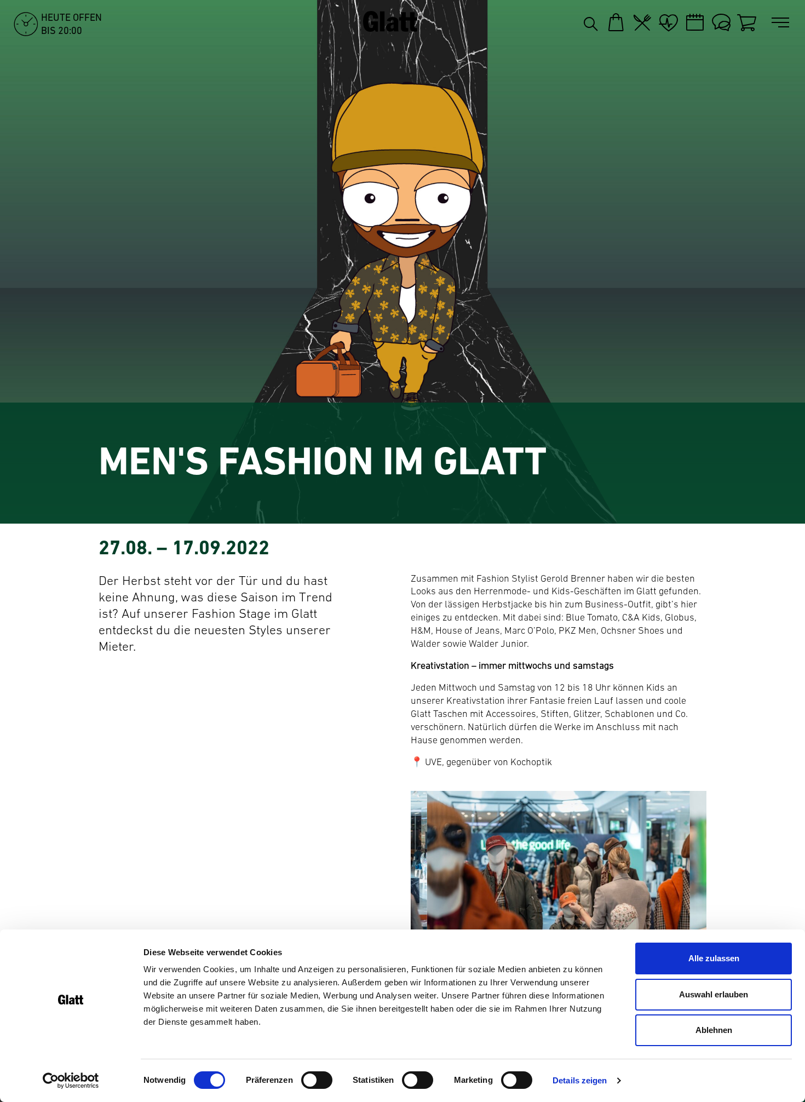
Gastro (642, 22)
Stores (616, 22)
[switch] (316, 1080)
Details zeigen (580, 1080)
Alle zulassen (713, 958)
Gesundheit (669, 22)
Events (695, 22)
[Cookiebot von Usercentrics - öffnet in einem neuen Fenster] (71, 1080)
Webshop (747, 22)
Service (721, 22)
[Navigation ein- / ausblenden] (783, 23)
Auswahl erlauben (713, 994)
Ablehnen (713, 1030)
